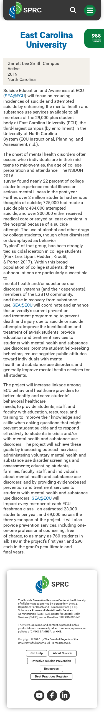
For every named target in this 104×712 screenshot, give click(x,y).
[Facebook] (52, 695)
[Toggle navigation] (90, 10)
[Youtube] (39, 695)
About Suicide (62, 653)
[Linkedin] (65, 695)
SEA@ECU (15, 95)
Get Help (37, 653)
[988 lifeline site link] (94, 38)
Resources (51, 669)
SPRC (60, 584)
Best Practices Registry (51, 676)
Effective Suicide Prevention (51, 661)
